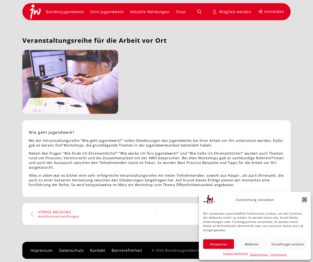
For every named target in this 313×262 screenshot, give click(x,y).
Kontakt (97, 250)
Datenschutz (259, 254)
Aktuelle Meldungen (149, 11)
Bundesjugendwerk (65, 11)
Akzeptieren (218, 244)
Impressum (278, 254)
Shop (181, 11)
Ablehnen (251, 244)
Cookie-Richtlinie (235, 253)
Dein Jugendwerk (107, 11)
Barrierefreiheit (127, 250)
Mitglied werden (235, 11)
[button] (304, 200)
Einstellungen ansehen (287, 244)
